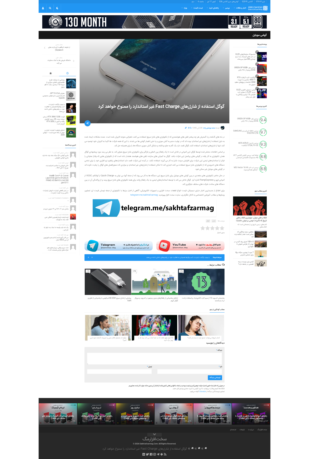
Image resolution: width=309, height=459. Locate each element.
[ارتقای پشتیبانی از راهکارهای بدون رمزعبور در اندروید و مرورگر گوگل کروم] (154, 282)
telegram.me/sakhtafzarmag (144, 195)
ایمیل (149, 366)
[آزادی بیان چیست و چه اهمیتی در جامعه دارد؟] (261, 263)
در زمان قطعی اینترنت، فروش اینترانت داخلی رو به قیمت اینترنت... (55, 192)
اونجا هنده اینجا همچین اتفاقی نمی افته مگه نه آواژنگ (56, 218)
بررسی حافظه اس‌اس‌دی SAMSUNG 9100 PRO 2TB (245, 132)
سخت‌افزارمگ (262, 429)
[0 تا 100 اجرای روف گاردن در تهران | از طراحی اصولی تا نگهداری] (261, 244)
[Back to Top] (154, 435)
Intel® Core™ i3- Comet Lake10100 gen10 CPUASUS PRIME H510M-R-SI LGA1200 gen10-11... (57, 179)
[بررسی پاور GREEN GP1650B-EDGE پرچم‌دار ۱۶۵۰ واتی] (262, 69)
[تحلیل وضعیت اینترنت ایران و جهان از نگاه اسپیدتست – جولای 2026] (71, 132)
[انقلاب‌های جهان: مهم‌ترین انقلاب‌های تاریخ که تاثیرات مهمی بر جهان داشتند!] (250, 205)
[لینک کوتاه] (186, 128)
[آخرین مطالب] (67, 73)
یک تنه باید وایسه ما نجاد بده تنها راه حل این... (56, 228)
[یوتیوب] (190, 246)
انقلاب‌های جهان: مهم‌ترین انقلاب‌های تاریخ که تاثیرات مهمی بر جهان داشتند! (251, 219)
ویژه (185, 8)
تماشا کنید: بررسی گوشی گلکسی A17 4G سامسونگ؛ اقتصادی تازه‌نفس (245, 156)
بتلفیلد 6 (201, 1)
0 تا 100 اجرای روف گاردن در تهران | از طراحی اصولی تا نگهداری (243, 244)
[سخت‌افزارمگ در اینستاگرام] (154, 454)
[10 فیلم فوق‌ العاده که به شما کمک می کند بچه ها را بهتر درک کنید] (154, 328)
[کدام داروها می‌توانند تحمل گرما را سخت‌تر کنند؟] (201, 328)
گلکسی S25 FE (247, 1)
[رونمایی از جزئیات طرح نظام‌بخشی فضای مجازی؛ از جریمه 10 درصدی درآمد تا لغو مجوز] (71, 83)
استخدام (233, 429)
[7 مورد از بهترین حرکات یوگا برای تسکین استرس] (261, 253)
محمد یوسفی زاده (209, 128)
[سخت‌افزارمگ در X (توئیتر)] (147, 454)
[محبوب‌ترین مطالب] (50, 73)
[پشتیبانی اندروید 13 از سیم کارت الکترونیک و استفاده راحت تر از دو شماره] (201, 282)
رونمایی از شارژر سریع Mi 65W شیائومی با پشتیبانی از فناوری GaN (109, 299)
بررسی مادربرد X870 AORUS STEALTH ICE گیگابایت (248, 144)
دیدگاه (219, 350)
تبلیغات (242, 429)
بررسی (227, 8)
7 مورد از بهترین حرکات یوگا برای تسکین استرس (244, 253)
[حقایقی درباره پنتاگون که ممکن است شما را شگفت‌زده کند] (261, 234)
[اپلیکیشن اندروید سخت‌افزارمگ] (161, 454)
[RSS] (165, 454)
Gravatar (202, 391)
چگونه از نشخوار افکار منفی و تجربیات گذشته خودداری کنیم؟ (108, 339)
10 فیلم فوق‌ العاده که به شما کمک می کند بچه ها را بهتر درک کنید (155, 339)
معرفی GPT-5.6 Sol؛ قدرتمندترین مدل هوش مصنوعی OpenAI (54, 96)
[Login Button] (42, 8)
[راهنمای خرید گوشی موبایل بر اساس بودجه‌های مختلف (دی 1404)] (174, 414)
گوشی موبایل (260, 35)
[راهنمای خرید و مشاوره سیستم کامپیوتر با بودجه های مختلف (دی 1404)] (212, 414)
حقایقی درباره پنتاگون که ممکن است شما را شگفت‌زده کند (243, 234)
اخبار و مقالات (241, 8)
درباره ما (251, 429)
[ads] (154, 22)
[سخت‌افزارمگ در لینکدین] (143, 454)
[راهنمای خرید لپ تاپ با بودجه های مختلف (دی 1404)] (96, 414)
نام (220, 366)
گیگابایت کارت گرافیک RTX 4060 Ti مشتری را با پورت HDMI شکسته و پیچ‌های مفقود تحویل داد (245, 81)
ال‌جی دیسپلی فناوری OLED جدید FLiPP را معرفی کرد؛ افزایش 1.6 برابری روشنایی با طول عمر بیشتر (245, 93)
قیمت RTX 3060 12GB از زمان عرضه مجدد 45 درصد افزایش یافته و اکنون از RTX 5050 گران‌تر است (54, 120)
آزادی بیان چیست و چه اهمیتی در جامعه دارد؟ (245, 263)
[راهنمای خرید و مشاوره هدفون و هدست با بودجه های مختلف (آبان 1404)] (251, 414)
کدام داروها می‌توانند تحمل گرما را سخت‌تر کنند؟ (204, 337)
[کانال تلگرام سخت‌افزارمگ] (158, 454)
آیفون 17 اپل (211, 1)
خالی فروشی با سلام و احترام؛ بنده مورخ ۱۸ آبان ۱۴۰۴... (57, 167)
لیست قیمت (198, 8)
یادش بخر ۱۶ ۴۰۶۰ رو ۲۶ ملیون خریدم (55, 209)
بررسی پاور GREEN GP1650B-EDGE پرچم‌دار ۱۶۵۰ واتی (244, 69)
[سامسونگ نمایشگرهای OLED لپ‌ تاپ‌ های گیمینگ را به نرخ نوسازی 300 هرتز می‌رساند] (262, 57)
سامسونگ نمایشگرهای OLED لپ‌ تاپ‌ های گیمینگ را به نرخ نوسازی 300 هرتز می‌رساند (245, 57)
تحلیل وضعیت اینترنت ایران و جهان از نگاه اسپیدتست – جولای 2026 (54, 132)
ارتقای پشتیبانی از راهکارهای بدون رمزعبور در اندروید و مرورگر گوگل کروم (156, 299)
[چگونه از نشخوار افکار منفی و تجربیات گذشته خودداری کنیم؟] (108, 328)
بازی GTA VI (260, 1)
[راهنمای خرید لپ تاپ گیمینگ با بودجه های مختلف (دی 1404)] (58, 414)
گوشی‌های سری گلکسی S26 (228, 1)
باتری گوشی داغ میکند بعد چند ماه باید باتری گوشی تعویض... (55, 156)
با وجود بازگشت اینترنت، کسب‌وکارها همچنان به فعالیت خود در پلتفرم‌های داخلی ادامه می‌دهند (178, 257)
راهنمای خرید (214, 8)
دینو (193, 1)
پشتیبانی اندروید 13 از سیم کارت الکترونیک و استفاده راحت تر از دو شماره (203, 299)
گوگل (208, 221)
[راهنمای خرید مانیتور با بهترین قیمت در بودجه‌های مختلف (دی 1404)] (135, 414)
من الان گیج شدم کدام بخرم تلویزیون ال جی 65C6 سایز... (55, 239)
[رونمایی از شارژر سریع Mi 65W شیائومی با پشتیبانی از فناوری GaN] (108, 282)
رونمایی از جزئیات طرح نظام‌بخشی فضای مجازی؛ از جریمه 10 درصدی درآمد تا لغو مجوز (55, 84)
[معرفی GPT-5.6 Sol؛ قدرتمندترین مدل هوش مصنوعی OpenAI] (71, 96)
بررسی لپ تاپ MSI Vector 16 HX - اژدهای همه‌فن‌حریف (246, 168)
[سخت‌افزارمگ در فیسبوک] (151, 454)
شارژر (213, 221)
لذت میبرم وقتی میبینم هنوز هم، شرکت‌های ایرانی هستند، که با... (57, 249)
